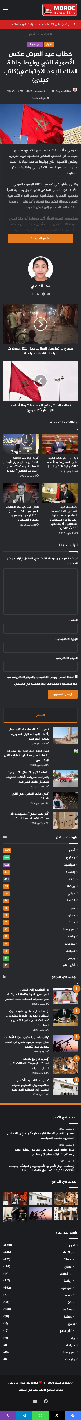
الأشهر (40, 715)
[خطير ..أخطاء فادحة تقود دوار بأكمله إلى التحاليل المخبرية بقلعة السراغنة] (65, 735)
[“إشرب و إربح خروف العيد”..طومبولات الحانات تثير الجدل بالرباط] (65, 1065)
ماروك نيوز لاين (29, 1382)
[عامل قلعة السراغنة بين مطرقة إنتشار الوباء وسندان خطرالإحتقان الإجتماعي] (65, 757)
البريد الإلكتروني (66, 639)
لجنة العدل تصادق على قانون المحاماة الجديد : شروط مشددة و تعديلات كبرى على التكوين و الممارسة (28, 1018)
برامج (71, 958)
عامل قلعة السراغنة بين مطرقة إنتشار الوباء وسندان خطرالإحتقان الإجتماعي (27, 755)
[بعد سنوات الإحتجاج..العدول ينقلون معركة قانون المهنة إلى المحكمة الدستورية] (66, 1213)
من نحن (13, 1382)
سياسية (35, 44)
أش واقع (69, 965)
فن (73, 908)
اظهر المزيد (41, 238)
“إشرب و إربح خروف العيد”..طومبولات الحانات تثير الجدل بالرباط (30, 1063)
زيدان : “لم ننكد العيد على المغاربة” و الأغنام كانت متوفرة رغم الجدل (62, 462)
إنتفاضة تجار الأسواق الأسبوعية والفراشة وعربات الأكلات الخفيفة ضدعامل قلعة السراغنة (28, 777)
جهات (71, 879)
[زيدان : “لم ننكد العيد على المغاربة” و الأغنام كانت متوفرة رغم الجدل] (60, 444)
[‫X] (37, 294)
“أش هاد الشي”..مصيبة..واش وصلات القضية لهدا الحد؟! (30, 816)
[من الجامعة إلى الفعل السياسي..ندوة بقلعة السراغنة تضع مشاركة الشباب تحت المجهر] (65, 996)
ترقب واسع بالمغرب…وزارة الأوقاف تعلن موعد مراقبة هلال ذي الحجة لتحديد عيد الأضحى (27, 1042)
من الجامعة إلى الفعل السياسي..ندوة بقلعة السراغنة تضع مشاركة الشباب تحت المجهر (27, 994)
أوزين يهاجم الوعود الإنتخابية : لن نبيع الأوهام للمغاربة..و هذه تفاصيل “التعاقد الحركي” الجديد (21, 464)
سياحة (70, 951)
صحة (71, 922)
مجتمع (70, 857)
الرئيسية (44, 34)
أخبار (32, 34)
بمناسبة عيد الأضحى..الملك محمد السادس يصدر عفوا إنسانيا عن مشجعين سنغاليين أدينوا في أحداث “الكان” (64, 517)
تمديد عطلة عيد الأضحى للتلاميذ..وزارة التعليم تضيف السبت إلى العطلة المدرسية (30, 1085)
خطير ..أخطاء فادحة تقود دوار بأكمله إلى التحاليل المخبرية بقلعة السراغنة (29, 734)
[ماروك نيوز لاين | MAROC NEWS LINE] (60, 10)
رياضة (71, 886)
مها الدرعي (64, 91)
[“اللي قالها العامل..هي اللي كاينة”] (65, 800)
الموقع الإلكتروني (67, 658)
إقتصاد (70, 872)
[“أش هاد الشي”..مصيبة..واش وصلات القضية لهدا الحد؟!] (65, 820)
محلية (71, 915)
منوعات (70, 944)
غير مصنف (68, 929)
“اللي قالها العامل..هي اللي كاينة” (31, 796)
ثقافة (71, 900)
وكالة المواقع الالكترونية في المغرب (40, 1390)
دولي (71, 893)
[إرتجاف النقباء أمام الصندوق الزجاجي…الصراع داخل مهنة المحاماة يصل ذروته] (15, 1214)
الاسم (73, 620)
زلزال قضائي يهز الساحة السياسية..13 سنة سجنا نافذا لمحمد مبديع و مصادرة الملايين (22, 513)
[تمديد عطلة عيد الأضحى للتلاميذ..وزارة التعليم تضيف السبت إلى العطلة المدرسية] (65, 1086)
